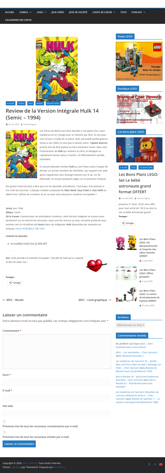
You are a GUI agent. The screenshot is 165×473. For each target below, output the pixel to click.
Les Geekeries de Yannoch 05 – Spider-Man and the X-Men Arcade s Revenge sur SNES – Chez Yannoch (138, 364)
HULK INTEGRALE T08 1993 (30, 228)
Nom (7, 375)
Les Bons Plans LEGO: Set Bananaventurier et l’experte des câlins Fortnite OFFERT (148, 248)
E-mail (7, 390)
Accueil (9, 12)
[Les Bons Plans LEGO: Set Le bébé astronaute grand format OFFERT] (139, 149)
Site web (8, 406)
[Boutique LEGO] (139, 109)
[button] (30, 12)
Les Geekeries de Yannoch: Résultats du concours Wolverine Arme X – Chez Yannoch (137, 395)
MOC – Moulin (15, 300)
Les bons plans (146, 167)
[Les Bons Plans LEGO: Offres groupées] (126, 275)
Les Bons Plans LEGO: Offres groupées (147, 273)
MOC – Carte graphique (93, 300)
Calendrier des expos (18, 19)
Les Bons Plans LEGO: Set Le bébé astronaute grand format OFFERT (138, 183)
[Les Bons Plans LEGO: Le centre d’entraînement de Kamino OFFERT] (126, 298)
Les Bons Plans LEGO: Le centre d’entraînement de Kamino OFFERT (149, 295)
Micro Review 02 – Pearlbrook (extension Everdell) (136, 383)
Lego (40, 12)
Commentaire (12, 330)
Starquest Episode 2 (132, 355)
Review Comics (53, 103)
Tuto (123, 12)
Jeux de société (78, 12)
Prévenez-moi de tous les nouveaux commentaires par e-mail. (40, 426)
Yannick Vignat (29, 124)
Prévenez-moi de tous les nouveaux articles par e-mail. (36, 437)
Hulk (31, 103)
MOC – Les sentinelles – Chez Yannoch (136, 352)
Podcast (137, 12)
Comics (23, 12)
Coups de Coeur (102, 12)
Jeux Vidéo (58, 12)
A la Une (10, 103)
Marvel (40, 103)
